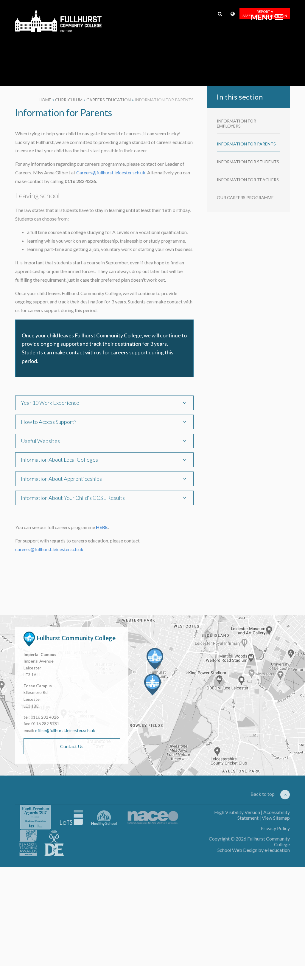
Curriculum (69, 99)
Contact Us (71, 746)
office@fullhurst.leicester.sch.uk (65, 730)
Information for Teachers (248, 179)
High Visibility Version (237, 812)
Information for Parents (164, 99)
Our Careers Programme (245, 197)
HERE (102, 527)
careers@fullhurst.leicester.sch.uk (49, 549)
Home (45, 99)
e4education (277, 850)
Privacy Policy (275, 828)
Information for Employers (236, 123)
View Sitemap (276, 818)
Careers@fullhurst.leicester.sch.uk (110, 172)
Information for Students (248, 161)
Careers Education (108, 99)
